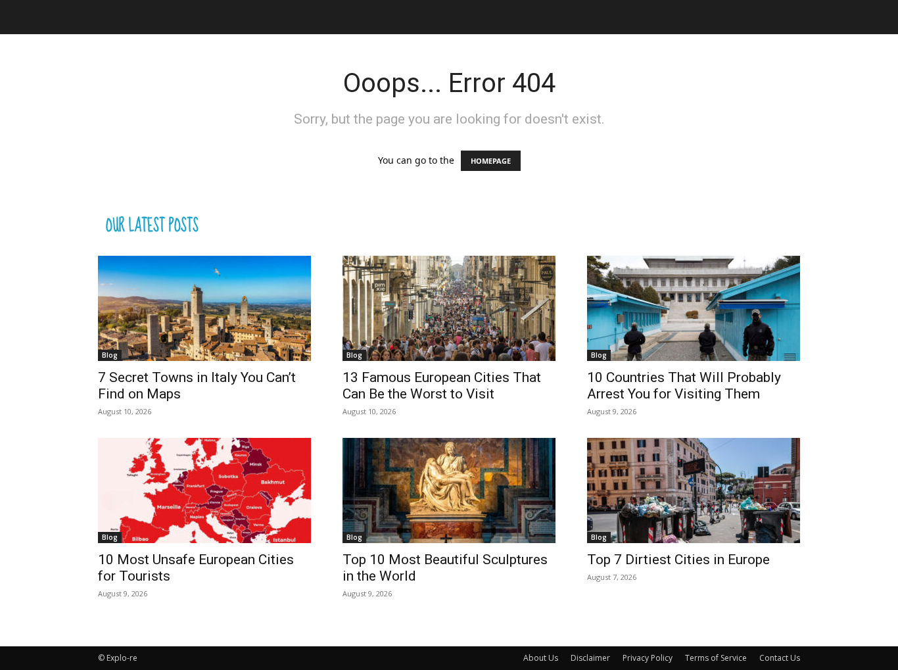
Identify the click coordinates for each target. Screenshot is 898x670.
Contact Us (779, 657)
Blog (110, 355)
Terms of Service (716, 657)
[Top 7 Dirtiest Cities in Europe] (693, 490)
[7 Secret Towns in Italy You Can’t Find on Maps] (204, 308)
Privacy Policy (648, 657)
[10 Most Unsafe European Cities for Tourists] (204, 490)
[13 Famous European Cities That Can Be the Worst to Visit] (449, 308)
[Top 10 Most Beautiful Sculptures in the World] (449, 490)
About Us (540, 657)
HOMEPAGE (491, 161)
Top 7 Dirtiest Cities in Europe (678, 559)
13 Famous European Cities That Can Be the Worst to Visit (442, 386)
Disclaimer (590, 657)
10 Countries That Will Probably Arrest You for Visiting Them (684, 386)
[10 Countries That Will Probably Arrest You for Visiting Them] (693, 308)
